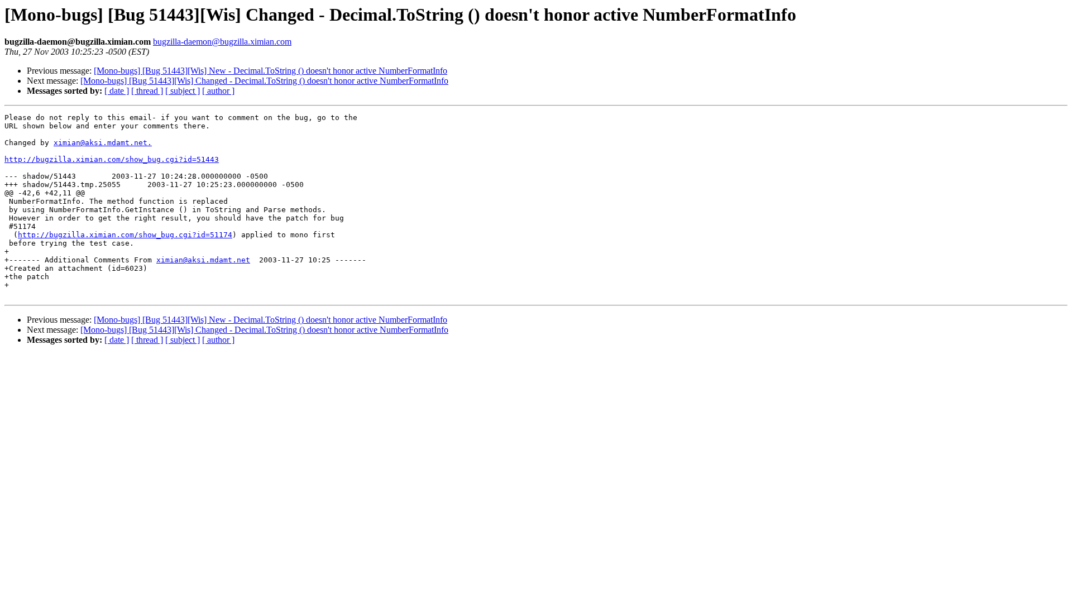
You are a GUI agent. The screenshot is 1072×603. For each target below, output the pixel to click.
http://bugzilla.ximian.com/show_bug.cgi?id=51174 (125, 235)
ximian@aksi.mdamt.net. (103, 142)
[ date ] (116, 90)
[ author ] (218, 90)
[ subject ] (182, 90)
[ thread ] (147, 90)
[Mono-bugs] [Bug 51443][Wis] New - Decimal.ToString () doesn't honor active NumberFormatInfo (270, 70)
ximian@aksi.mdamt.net (203, 260)
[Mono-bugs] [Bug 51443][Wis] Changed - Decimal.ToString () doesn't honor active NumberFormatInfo (264, 80)
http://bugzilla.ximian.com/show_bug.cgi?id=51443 (111, 159)
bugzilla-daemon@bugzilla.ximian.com (222, 41)
